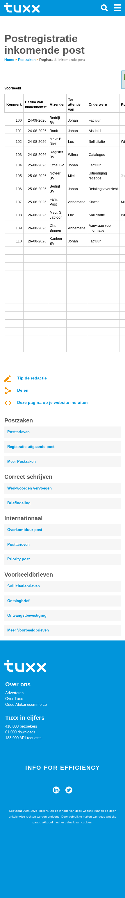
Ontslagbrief (18, 601)
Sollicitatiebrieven (23, 586)
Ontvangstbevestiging (27, 615)
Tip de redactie (32, 378)
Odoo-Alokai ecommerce (26, 704)
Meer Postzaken (21, 461)
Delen (22, 390)
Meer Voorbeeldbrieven (28, 630)
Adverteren (14, 693)
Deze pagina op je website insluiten (52, 402)
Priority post (18, 559)
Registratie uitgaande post (30, 446)
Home (9, 60)
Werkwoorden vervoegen (29, 488)
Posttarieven (18, 432)
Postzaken (26, 60)
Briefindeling (19, 503)
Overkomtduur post (24, 530)
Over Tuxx (14, 699)
